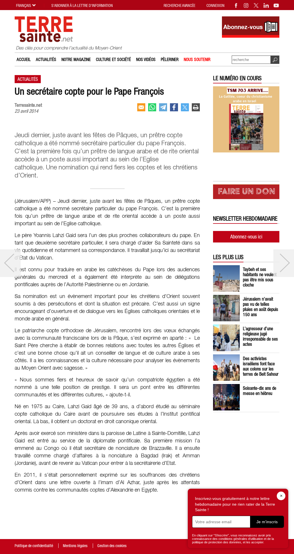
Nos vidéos (146, 59)
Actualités (46, 59)
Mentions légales (75, 545)
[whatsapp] (152, 107)
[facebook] (174, 107)
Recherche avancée (179, 5)
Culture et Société (113, 59)
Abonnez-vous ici (246, 237)
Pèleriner (170, 59)
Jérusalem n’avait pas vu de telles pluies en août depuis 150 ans (260, 306)
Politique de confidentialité (34, 545)
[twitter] (185, 107)
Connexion (215, 5)
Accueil (24, 59)
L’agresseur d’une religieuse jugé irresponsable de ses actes (260, 336)
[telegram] (163, 107)
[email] (141, 107)
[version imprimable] (196, 107)
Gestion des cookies (112, 545)
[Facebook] (236, 5)
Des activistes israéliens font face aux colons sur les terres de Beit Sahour (260, 366)
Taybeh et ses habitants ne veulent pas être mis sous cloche (259, 277)
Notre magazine (76, 59)
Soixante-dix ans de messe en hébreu (259, 390)
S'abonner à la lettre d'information (82, 5)
